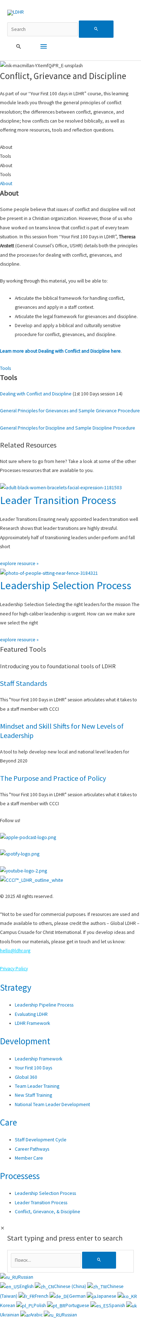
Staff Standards (23, 683)
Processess (20, 1176)
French (42, 1296)
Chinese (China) (70, 1286)
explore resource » (19, 563)
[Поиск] (99, 1260)
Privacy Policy (14, 969)
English (27, 1286)
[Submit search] (96, 29)
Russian (25, 1277)
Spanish (117, 1305)
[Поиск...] (46, 1260)
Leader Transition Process (58, 500)
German (78, 1296)
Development (25, 1041)
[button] (18, 46)
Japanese (107, 1296)
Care (8, 1122)
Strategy (15, 987)
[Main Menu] (43, 46)
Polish (40, 1305)
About (6, 183)
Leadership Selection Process (65, 585)
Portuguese (77, 1305)
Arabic (37, 1315)
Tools (5, 368)
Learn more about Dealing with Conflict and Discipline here (60, 351)
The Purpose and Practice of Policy (53, 778)
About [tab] (6, 147)
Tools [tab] (5, 156)
